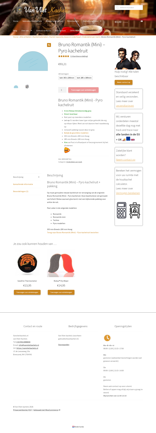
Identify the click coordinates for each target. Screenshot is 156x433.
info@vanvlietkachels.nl (29, 345)
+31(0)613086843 (23, 342)
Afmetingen (63, 74)
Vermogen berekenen (128, 193)
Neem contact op (123, 82)
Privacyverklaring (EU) (22, 410)
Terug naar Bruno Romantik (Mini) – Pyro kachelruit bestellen (72, 232)
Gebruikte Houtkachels (32, 21)
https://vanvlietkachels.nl (27, 348)
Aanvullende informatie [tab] (23, 184)
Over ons (25, 30)
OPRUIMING (75, 30)
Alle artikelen (25, 37)
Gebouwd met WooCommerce (45, 410)
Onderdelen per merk (91, 37)
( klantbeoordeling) (79, 56)
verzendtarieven (125, 105)
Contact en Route (43, 30)
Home (15, 21)
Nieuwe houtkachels (54, 21)
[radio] (67, 78)
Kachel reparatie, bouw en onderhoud (65, 37)
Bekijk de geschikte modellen (76, 133)
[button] (49, 45)
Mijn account (60, 30)
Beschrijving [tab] (18, 177)
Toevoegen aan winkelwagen (83, 90)
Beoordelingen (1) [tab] (20, 191)
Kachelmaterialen (90, 21)
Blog (15, 30)
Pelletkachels (73, 21)
